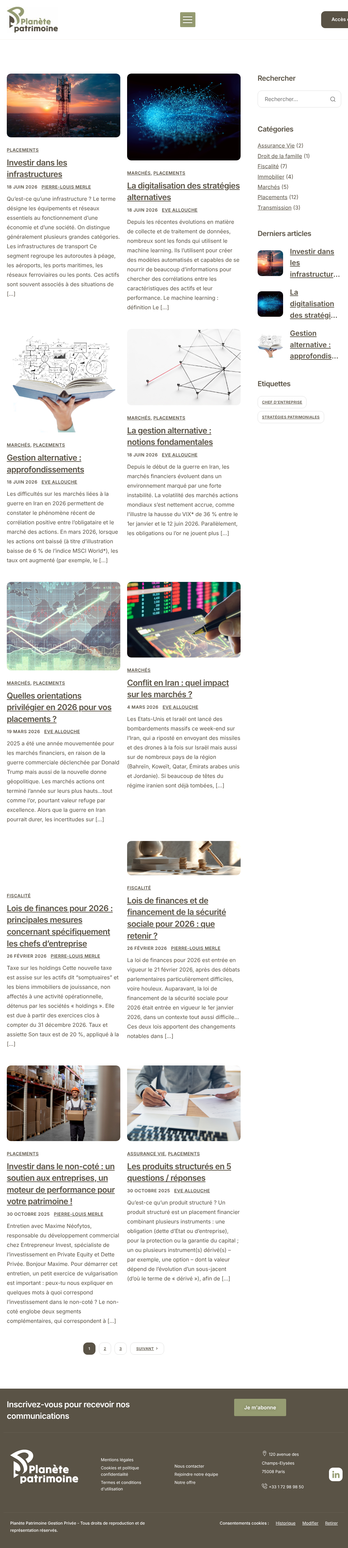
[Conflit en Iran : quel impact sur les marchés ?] (184, 619)
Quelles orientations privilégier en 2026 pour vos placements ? (59, 707)
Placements (23, 150)
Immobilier (271, 176)
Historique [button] (285, 1523)
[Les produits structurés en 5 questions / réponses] (184, 1103)
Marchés (139, 173)
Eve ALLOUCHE (179, 210)
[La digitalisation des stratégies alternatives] (184, 117)
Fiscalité (19, 896)
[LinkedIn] (336, 1474)
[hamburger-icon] (187, 19)
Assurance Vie (146, 1154)
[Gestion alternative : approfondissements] (63, 380)
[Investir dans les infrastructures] (63, 105)
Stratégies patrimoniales (291, 417)
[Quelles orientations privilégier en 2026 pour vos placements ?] (63, 626)
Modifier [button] (310, 1523)
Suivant (145, 1348)
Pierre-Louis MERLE (66, 187)
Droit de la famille (280, 156)
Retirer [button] (331, 1523)
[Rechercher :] (299, 99)
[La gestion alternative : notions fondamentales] (184, 367)
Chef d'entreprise (282, 402)
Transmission (275, 207)
